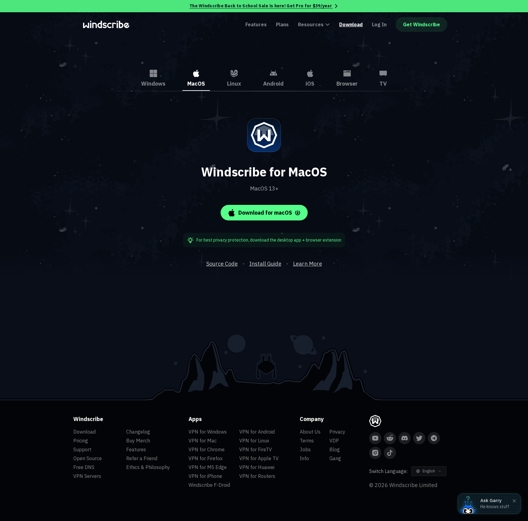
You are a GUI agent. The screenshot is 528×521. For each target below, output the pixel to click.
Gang (335, 458)
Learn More (307, 263)
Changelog (138, 432)
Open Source (87, 458)
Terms (307, 441)
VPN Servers (87, 476)
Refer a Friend (141, 458)
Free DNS (83, 467)
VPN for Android (257, 432)
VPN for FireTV (255, 449)
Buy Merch (138, 441)
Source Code (222, 263)
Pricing (80, 441)
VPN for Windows (208, 432)
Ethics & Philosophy (148, 467)
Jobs (305, 449)
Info (304, 458)
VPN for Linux (254, 441)
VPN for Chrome (207, 449)
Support (82, 449)
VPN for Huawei (256, 467)
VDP (334, 441)
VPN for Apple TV (259, 458)
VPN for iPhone (205, 476)
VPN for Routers (257, 476)
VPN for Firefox (205, 458)
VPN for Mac (203, 441)
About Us (310, 432)
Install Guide (265, 263)
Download (351, 24)
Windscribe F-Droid (209, 485)
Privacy (337, 432)
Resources (311, 24)
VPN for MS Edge (208, 467)
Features (256, 24)
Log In (379, 24)
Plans (282, 24)
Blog (334, 449)
